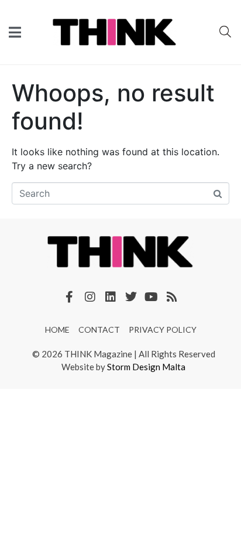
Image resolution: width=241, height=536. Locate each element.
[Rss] (172, 297)
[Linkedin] (110, 297)
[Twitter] (131, 297)
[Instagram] (90, 297)
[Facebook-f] (69, 297)
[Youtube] (151, 297)
